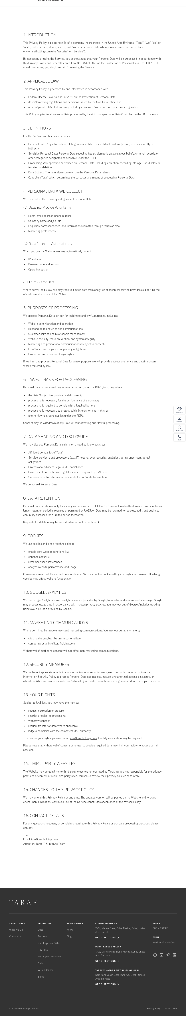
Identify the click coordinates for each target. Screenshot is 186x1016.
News (70, 929)
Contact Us (15, 936)
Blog (69, 936)
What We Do (16, 929)
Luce (40, 929)
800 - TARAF (160, 928)
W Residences (45, 970)
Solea (41, 976)
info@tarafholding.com (61, 643)
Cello (40, 963)
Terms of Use (171, 1008)
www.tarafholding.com (36, 51)
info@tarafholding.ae (164, 942)
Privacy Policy (153, 1008)
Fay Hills (43, 949)
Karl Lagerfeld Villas (49, 943)
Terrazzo (42, 936)
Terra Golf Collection (49, 956)
